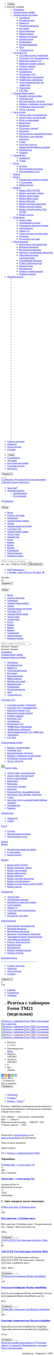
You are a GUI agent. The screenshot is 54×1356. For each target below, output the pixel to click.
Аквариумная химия (23, 93)
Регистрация (19, 496)
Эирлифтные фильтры (30, 260)
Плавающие (25, 42)
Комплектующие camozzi (32, 63)
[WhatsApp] (12, 1075)
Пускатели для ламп (29, 239)
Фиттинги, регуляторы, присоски (24, 794)
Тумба (22, 160)
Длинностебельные (29, 25)
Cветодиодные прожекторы (33, 233)
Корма (16, 177)
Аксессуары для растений (32, 117)
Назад (11, 4)
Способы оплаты (16, 466)
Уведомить (7, 1086)
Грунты (23, 166)
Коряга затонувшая (29, 195)
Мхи (21, 47)
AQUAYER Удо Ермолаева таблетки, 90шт (24, 1251)
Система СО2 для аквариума (34, 58)
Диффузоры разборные (31, 79)
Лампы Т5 (24, 231)
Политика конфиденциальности (17, 1342)
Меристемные (26, 34)
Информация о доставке (34, 1345)
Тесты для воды (27, 109)
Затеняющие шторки (29, 222)
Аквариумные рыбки (24, 12)
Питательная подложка (31, 168)
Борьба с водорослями (30, 96)
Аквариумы (19, 155)
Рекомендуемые (15, 556)
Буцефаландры (26, 20)
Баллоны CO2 (26, 69)
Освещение (19, 217)
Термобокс (18, 9)
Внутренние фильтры (30, 249)
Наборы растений (28, 36)
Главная (11, 990)
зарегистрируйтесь (10, 1137)
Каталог (9, 649)
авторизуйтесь (21, 1135)
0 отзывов (11, 1045)
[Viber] (9, 1075)
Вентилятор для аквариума (33, 244)
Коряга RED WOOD (29, 190)
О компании (13, 457)
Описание (12, 1094)
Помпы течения (27, 274)
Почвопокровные (28, 44)
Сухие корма (25, 182)
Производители (15, 276)
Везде (10, 512)
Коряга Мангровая (28, 198)
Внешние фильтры (28, 247)
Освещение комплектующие (33, 225)
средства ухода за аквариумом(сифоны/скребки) (34, 145)
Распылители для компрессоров (35, 133)
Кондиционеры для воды (32, 101)
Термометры (25, 150)
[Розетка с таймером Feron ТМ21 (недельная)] (25, 1026)
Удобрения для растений (31, 106)
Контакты (12, 468)
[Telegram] (15, 1075)
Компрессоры (26, 266)
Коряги (17, 187)
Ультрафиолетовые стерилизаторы (28, 256)
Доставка (12, 460)
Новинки (12, 444)
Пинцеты (24, 131)
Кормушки (24, 123)
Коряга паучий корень (30, 206)
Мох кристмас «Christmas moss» (18, 1218)
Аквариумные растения (25, 15)
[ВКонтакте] (2, 1075)
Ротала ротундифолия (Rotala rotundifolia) (24, 1287)
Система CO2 (20, 52)
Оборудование (20, 241)
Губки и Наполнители (30, 263)
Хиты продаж (14, 447)
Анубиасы (24, 17)
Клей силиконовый (29, 120)
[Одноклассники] (5, 1075)
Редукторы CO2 (27, 74)
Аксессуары (19, 112)
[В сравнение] (17, 1307)
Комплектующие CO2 (30, 61)
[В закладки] (14, 1307)
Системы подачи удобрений (33, 55)
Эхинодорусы (26, 50)
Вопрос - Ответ (16, 1101)
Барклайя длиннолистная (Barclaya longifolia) (25, 1320)
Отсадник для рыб (28, 128)
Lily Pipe (23, 90)
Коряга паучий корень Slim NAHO (24, 884)
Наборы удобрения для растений (36, 104)
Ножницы (24, 125)
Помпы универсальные (31, 271)
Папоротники (26, 39)
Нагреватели (25, 268)
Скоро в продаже (16, 441)
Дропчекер (24, 88)
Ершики (23, 152)
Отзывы (11, 449)
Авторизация (20, 493)
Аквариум (24, 158)
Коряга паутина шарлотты (32, 204)
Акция (10, 523)
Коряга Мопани (27, 201)
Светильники (26, 228)
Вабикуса (24, 23)
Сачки (22, 142)
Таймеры (23, 236)
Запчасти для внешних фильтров (36, 252)
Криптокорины (27, 31)
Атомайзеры (25, 71)
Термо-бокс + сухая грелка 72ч (17, 1178)
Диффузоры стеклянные (31, 77)
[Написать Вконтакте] (2, 580)
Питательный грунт (29, 171)
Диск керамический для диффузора (25, 732)
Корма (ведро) (26, 185)
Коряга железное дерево (31, 193)
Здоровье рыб (26, 98)
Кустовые (24, 28)
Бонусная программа (17, 463)
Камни (16, 174)
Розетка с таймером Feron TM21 (23, 1153)
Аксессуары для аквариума (33, 115)
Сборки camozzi (27, 66)
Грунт (16, 163)
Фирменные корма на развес (33, 179)
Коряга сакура (26, 214)
